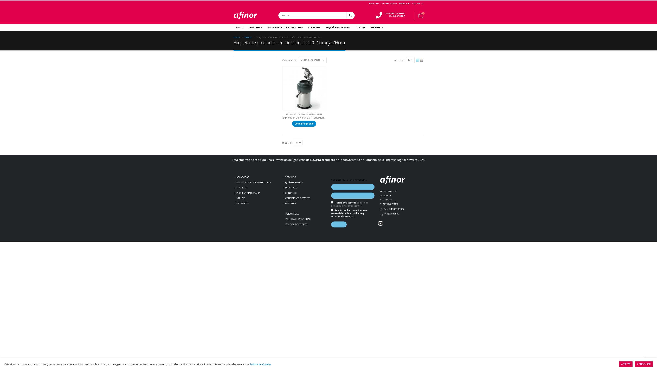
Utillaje (360, 27)
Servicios (374, 3)
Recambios (377, 27)
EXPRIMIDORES (293, 114)
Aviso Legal (292, 213)
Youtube (380, 223)
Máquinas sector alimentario (253, 182)
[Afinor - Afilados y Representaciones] (245, 15)
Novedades (404, 3)
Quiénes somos (389, 3)
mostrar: (399, 60)
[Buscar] (351, 15)
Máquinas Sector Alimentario (285, 27)
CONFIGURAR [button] (644, 364)
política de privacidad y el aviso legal (349, 204)
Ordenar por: (290, 60)
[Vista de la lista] (421, 60)
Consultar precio (304, 123)
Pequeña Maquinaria (338, 27)
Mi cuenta (290, 203)
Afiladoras (255, 27)
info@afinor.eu (391, 213)
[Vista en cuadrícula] (418, 60)
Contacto (417, 3)
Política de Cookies (296, 224)
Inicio (239, 27)
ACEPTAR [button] (625, 364)
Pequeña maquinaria (248, 193)
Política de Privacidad (298, 219)
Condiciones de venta (297, 198)
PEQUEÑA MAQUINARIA (311, 114)
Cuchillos (314, 27)
